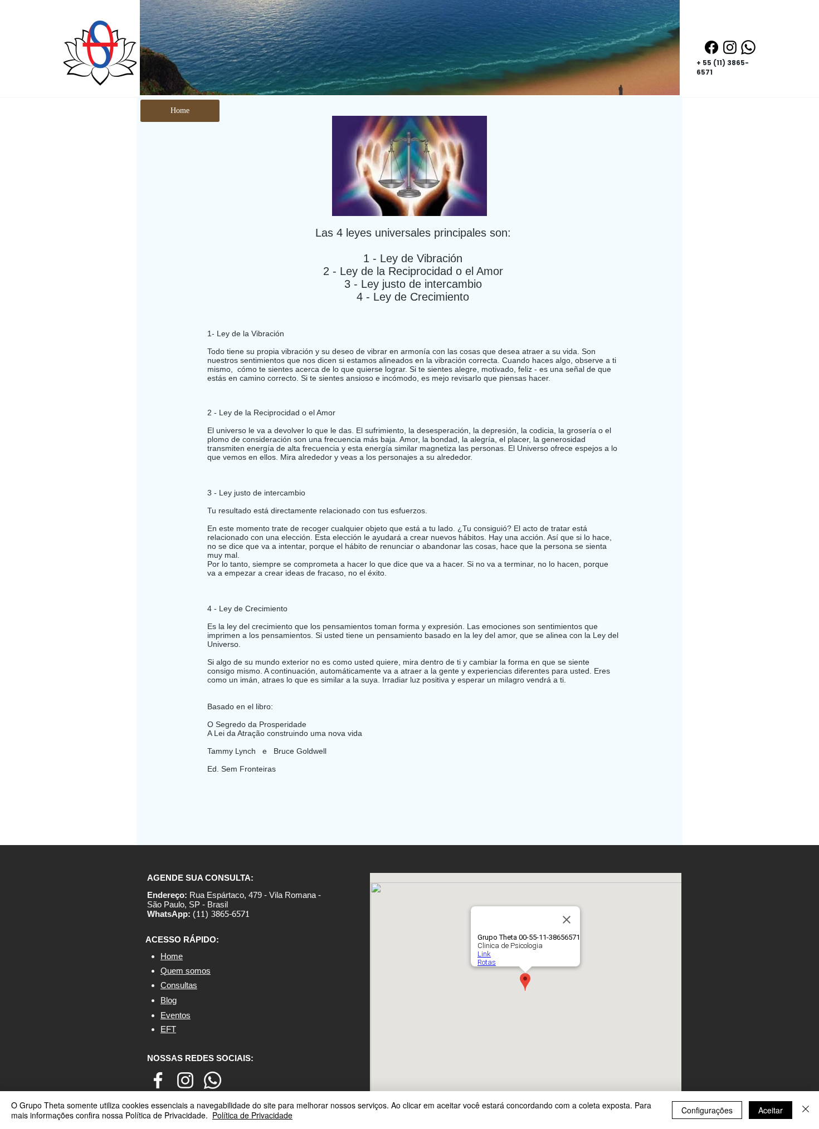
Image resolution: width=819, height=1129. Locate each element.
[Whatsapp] (748, 47)
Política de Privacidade (252, 1115)
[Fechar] (805, 1110)
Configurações (707, 1110)
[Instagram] (730, 47)
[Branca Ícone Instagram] (185, 1080)
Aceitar (770, 1110)
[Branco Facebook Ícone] (158, 1080)
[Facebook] (711, 47)
